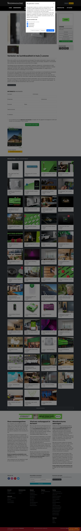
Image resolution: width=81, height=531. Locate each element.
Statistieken (31, 25)
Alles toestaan (50, 30)
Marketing (31, 26)
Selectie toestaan (35, 30)
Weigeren (43, 30)
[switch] (28, 23)
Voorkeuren (31, 23)
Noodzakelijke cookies (34, 21)
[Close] (54, 4)
